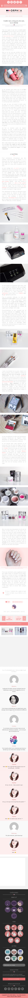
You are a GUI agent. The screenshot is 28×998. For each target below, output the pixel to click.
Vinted (6, 448)
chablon (21, 293)
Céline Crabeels (17, 996)
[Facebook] (8, 2)
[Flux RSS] (22, 988)
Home (7, 16)
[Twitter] (14, 2)
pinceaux (23, 375)
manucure (23, 611)
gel (4, 294)
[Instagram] (11, 2)
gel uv (8, 611)
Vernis (5, 611)
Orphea (14, 764)
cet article (16, 168)
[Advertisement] (14, 652)
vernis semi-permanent (15, 611)
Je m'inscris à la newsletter (14, 979)
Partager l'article (18, 601)
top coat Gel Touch (9, 36)
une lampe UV (12, 197)
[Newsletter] (17, 2)
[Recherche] (26, 5)
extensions (5, 293)
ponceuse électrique (7, 381)
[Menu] (2, 6)
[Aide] (20, 2)
